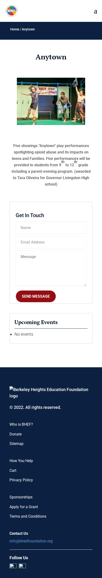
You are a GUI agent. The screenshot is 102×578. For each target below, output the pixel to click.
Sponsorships (20, 497)
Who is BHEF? (21, 424)
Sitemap (16, 443)
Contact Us (18, 533)
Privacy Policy (21, 480)
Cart (12, 470)
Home (14, 29)
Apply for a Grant (23, 507)
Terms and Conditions (27, 516)
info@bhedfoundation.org (31, 541)
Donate (15, 434)
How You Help (21, 461)
